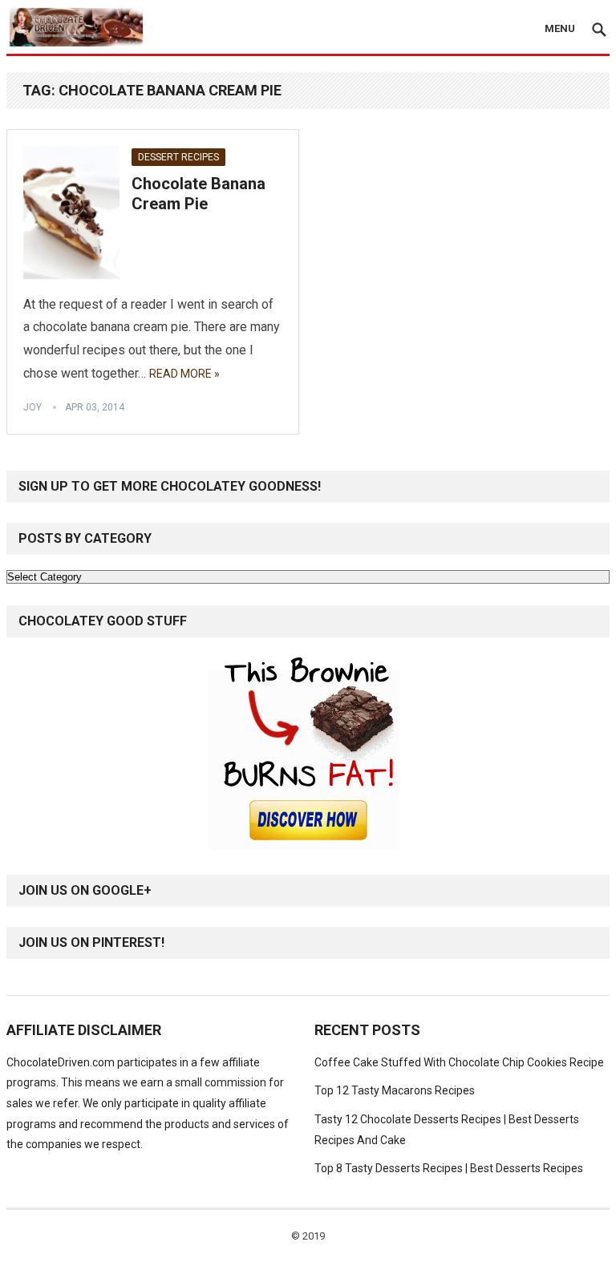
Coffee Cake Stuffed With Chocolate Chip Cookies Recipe (459, 1062)
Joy (32, 407)
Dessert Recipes (178, 157)
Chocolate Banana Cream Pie (198, 194)
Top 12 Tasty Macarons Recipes (394, 1090)
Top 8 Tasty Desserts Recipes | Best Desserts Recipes (448, 1168)
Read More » (184, 373)
